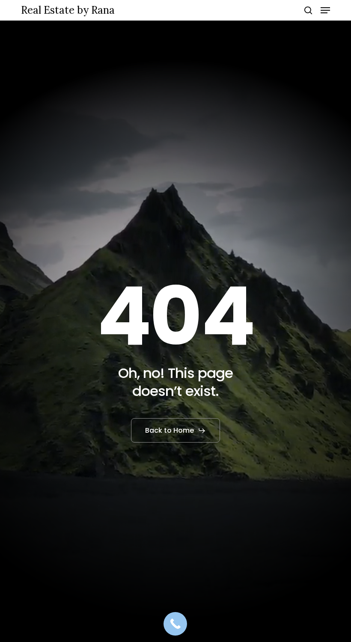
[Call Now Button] (175, 624)
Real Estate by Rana (68, 10)
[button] (325, 10)
